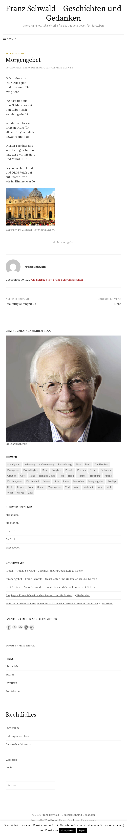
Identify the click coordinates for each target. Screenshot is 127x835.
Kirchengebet (14, 481)
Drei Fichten (88, 587)
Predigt (112, 481)
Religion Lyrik (15, 53)
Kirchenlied (32, 481)
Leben (46, 481)
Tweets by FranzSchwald (20, 645)
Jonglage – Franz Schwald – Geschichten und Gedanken (39, 595)
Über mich (12, 666)
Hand (32, 475)
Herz (71, 475)
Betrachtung (65, 464)
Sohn (30, 487)
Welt (109, 487)
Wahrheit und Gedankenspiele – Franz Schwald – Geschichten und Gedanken (52, 603)
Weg (100, 487)
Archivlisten (13, 691)
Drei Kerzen (89, 578)
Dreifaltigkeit (30, 470)
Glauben (11, 475)
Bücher (10, 674)
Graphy (71, 820)
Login (9, 767)
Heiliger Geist (47, 475)
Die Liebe (11, 539)
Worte (20, 492)
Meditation (12, 522)
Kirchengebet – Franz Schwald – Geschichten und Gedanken (42, 578)
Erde (45, 470)
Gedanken (106, 470)
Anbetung (29, 464)
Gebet (93, 470)
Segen (20, 487)
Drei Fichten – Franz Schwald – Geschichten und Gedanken (41, 587)
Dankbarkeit (101, 464)
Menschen (78, 481)
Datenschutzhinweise (18, 744)
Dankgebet (13, 470)
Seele (10, 487)
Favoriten (11, 682)
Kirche (108, 475)
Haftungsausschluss (17, 736)
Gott (22, 475)
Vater (77, 487)
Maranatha (12, 514)
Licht (56, 481)
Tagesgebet (54, 487)
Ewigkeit (56, 470)
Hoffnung (95, 475)
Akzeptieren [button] (67, 830)
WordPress (50, 820)
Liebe (117, 304)
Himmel (82, 475)
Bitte (78, 464)
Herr (61, 475)
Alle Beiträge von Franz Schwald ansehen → (58, 279)
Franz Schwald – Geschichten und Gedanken (63, 13)
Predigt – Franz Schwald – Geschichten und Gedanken (38, 570)
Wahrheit (89, 487)
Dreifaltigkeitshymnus (21, 304)
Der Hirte (11, 531)
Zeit (30, 492)
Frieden (81, 470)
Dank (88, 464)
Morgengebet (66, 242)
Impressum (12, 727)
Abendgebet (14, 464)
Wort (10, 492)
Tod (67, 487)
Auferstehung (46, 464)
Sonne (40, 487)
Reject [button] (82, 830)
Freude (69, 470)
